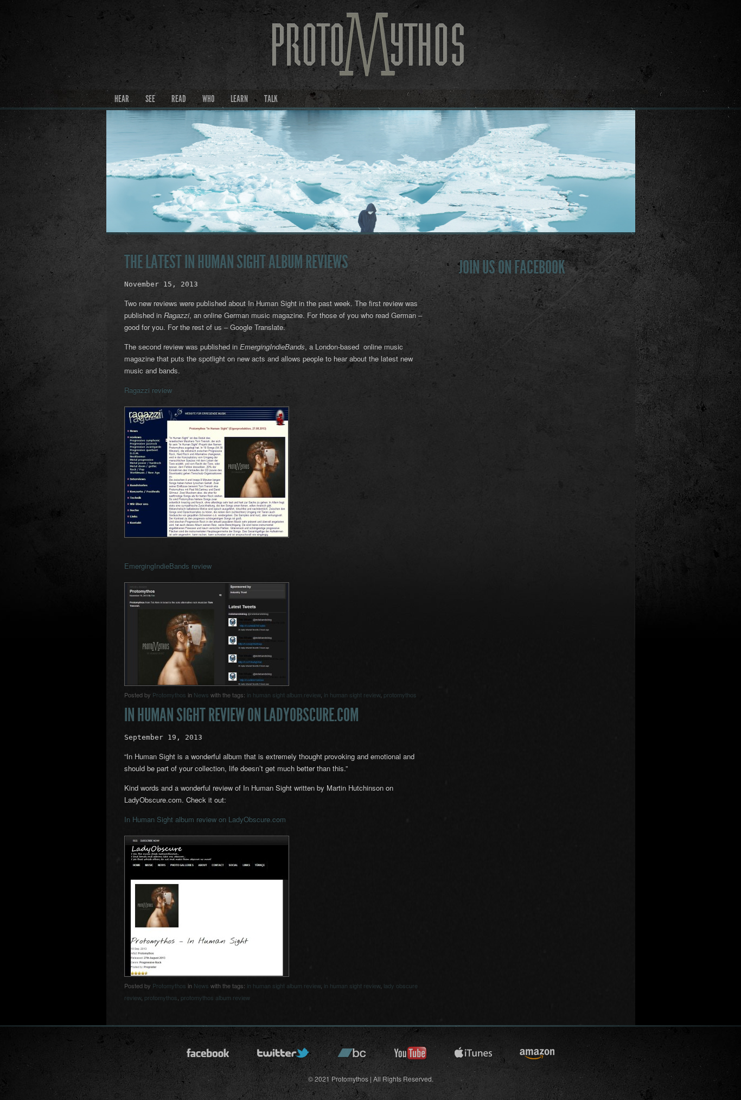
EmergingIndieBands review (168, 566)
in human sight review (352, 694)
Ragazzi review (148, 390)
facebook (208, 1056)
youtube (410, 1056)
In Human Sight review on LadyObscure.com (241, 715)
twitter (283, 1056)
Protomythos (169, 694)
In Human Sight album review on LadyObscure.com (205, 819)
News (201, 694)
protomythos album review (215, 997)
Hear (121, 99)
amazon (537, 1056)
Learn (239, 99)
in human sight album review (284, 694)
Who (208, 99)
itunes (474, 1056)
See (150, 99)
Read (178, 99)
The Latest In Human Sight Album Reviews (236, 262)
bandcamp (352, 1056)
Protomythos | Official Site (370, 57)
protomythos (400, 694)
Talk (271, 99)
